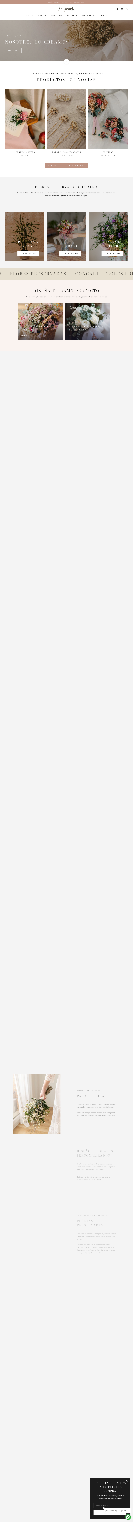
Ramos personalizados (64, 15)
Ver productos (28, 253)
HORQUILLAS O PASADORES (66, 152)
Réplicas (108, 152)
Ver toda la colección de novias (66, 166)
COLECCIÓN (28, 15)
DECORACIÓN (89, 15)
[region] (66, 40)
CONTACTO (105, 15)
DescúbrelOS (14, 50)
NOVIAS (42, 15)
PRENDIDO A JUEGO (25, 152)
